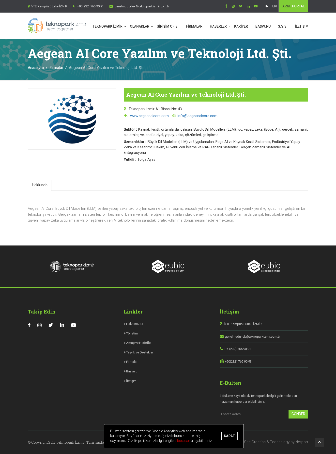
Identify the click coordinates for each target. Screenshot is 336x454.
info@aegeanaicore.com (197, 116)
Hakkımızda (134, 324)
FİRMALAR (194, 26)
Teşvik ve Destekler (139, 352)
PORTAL (293, 6)
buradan (184, 441)
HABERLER (218, 26)
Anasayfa (36, 67)
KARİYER (241, 26)
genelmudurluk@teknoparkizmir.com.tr (252, 336)
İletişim (131, 381)
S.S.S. (283, 26)
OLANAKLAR (139, 26)
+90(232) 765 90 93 (238, 361)
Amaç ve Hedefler (138, 343)
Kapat (229, 436)
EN (274, 6)
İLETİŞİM (301, 26)
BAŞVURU (263, 26)
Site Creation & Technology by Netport (276, 442)
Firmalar (56, 67)
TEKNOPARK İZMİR (107, 26)
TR (266, 6)
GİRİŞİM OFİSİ (168, 26)
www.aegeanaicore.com (149, 116)
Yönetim (131, 333)
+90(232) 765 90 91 (237, 349)
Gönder (298, 414)
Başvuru (131, 371)
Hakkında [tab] (39, 185)
